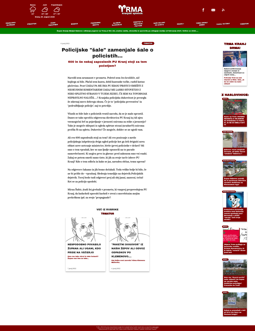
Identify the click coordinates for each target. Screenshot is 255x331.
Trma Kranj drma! (202, 24)
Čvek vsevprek (53, 24)
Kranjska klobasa (10, 24)
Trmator (244, 24)
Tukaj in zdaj (223, 24)
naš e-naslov (156, 327)
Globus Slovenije (117, 24)
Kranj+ (180, 24)
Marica (74, 24)
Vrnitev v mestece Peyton (138, 24)
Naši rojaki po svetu (159, 24)
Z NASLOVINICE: (235, 94)
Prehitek (31, 24)
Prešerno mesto (96, 24)
